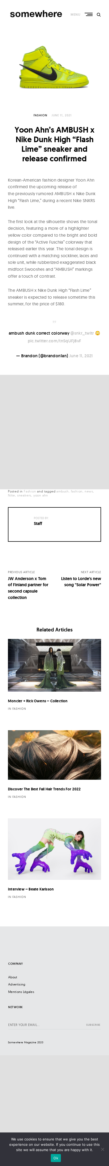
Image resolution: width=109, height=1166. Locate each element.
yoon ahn (40, 495)
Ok (55, 1158)
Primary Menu (89, 14)
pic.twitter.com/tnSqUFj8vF (54, 341)
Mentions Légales (21, 992)
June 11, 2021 (81, 356)
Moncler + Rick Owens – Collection (38, 701)
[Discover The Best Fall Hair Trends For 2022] (54, 754)
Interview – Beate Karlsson (31, 889)
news (89, 491)
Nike (11, 495)
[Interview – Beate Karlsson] (54, 849)
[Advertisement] (54, 432)
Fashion (40, 115)
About (12, 977)
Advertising (16, 984)
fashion (77, 491)
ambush (62, 491)
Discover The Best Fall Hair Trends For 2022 (44, 789)
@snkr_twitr (82, 333)
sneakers (24, 495)
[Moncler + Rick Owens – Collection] (54, 665)
